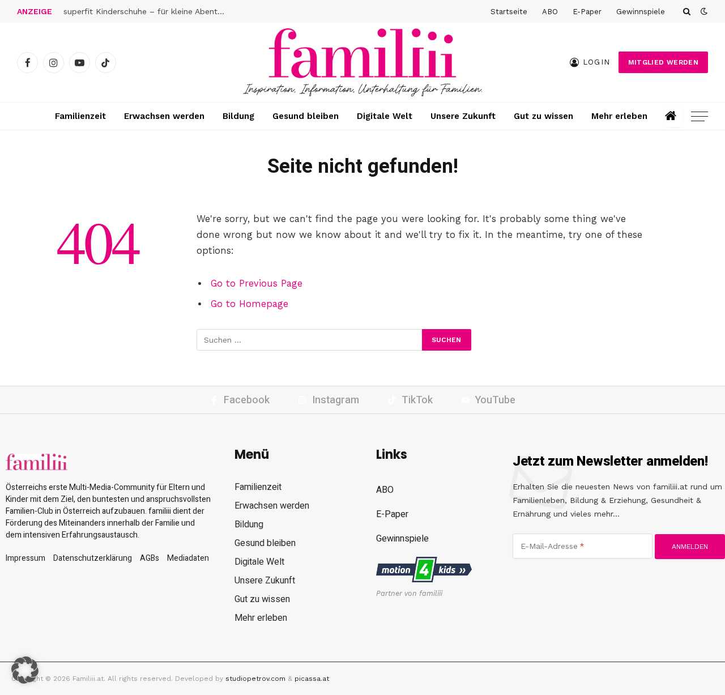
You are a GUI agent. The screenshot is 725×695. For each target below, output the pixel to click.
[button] (25, 670)
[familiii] (362, 62)
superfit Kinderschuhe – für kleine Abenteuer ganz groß (148, 11)
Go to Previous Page (256, 283)
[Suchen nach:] (310, 340)
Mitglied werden (663, 62)
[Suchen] (687, 11)
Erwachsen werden (164, 116)
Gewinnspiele (640, 11)
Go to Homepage (249, 304)
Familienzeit (80, 116)
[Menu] (699, 116)
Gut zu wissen (543, 116)
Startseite (509, 11)
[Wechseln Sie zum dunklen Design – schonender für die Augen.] (703, 11)
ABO (550, 11)
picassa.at (312, 679)
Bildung (238, 116)
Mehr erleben (619, 116)
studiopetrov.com (255, 679)
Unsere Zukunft (463, 116)
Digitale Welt (384, 116)
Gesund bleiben (305, 116)
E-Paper (587, 11)
